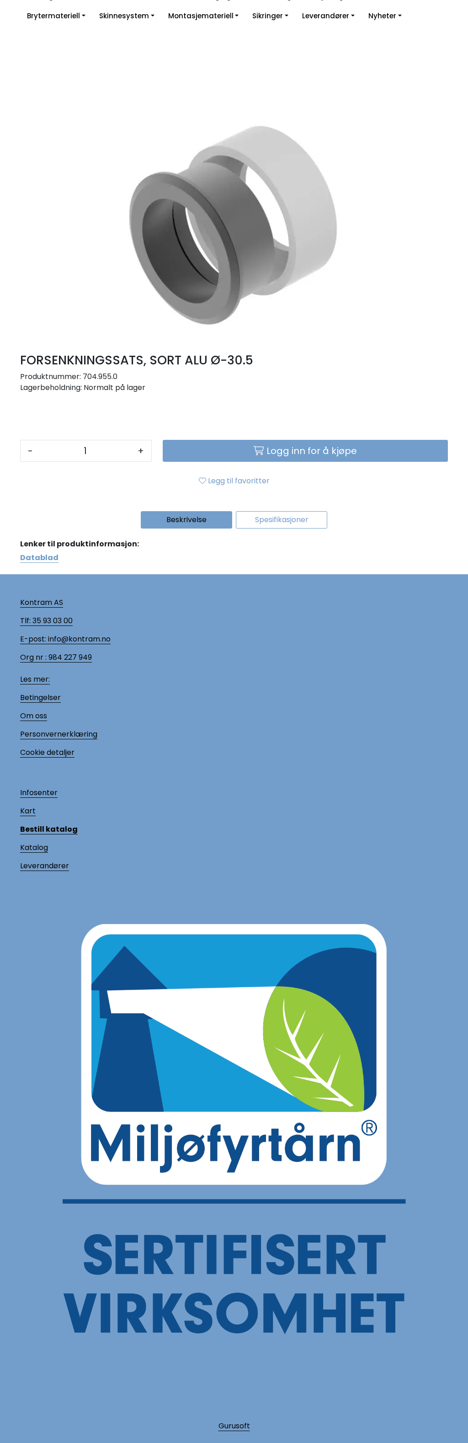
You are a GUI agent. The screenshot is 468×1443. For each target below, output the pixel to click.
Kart (28, 811)
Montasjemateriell (201, 16)
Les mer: (35, 679)
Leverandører (325, 16)
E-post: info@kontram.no (65, 639)
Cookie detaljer (47, 752)
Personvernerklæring (58, 734)
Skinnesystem (124, 16)
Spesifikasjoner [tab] (281, 519)
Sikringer (267, 16)
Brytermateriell (53, 16)
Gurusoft (234, 1426)
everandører (46, 865)
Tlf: (25, 620)
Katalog (34, 847)
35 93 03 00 (52, 620)
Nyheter (382, 16)
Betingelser (40, 697)
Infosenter (39, 792)
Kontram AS (41, 602)
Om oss (33, 716)
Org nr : (33, 657)
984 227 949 (69, 657)
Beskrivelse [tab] (186, 519)
